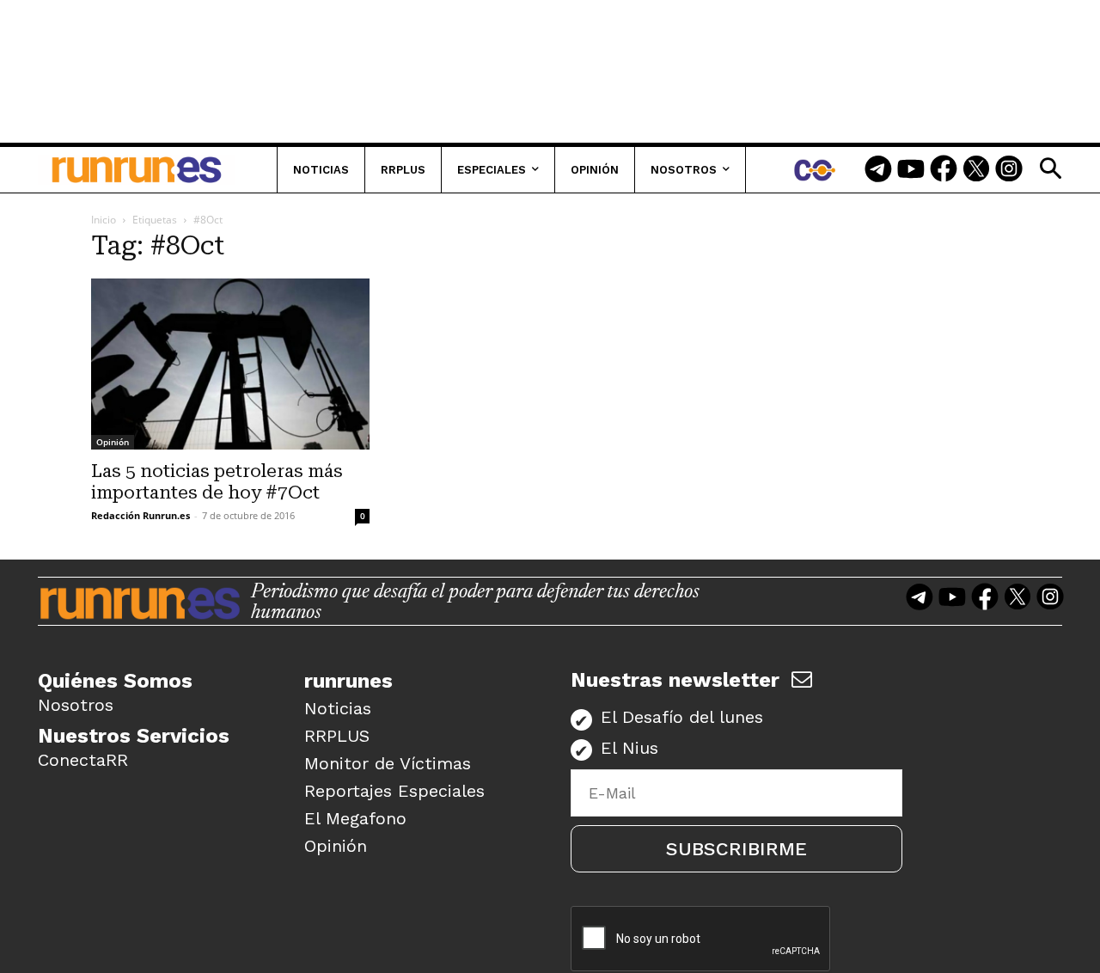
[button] (1050, 168)
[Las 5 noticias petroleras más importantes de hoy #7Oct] (230, 364)
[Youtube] (911, 170)
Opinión (112, 442)
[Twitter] (976, 170)
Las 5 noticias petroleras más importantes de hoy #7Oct (217, 482)
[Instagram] (1009, 170)
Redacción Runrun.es (140, 515)
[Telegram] (878, 170)
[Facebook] (944, 170)
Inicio (103, 219)
